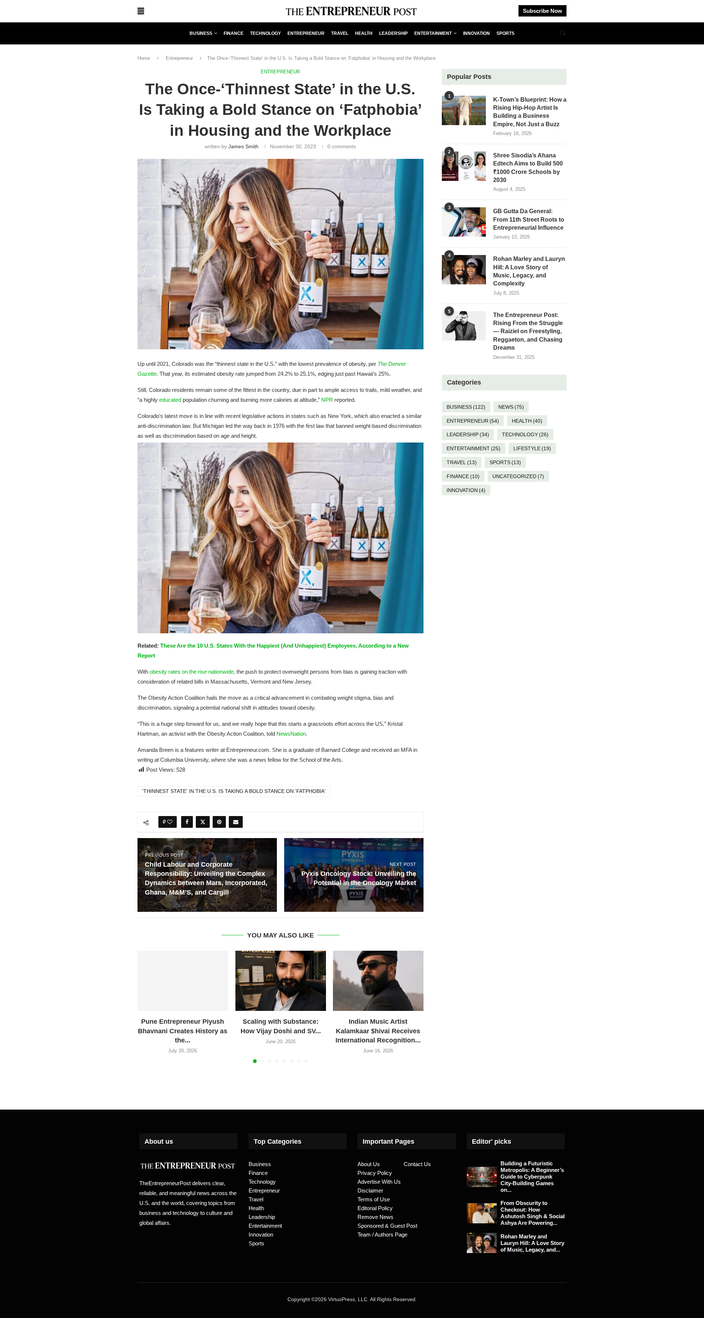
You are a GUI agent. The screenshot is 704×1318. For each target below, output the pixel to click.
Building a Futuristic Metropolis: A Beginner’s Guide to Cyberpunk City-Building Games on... (532, 1176)
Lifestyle (532, 448)
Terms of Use (374, 1199)
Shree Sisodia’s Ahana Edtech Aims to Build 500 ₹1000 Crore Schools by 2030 (528, 167)
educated (170, 400)
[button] (147, 1006)
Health (364, 33)
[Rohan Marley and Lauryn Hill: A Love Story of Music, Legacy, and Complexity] (464, 269)
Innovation (476, 33)
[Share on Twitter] (203, 822)
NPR (327, 400)
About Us (369, 1164)
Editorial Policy (375, 1208)
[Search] (562, 33)
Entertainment (433, 33)
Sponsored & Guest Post (387, 1226)
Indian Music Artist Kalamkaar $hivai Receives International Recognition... (378, 1031)
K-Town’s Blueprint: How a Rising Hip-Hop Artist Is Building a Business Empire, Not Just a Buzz (529, 112)
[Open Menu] (141, 11)
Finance (233, 33)
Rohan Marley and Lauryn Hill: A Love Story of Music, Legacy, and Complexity (529, 271)
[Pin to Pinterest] (219, 822)
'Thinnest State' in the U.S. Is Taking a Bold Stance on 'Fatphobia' (234, 791)
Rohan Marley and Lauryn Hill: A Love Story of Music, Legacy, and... (532, 1243)
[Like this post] (169, 822)
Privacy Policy (375, 1173)
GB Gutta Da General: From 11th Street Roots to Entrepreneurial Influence (528, 219)
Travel (339, 33)
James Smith (243, 146)
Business (201, 33)
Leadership (393, 33)
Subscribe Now (542, 11)
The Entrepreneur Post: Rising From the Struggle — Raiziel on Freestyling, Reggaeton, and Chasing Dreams (528, 331)
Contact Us (417, 1164)
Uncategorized (518, 476)
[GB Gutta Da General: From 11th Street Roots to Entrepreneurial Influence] (464, 222)
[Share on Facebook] (187, 822)
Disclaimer (370, 1190)
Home (144, 58)
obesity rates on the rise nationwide (192, 672)
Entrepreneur (305, 33)
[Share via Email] (236, 822)
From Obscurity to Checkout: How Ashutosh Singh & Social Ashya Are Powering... (532, 1213)
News (511, 407)
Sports (505, 33)
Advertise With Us (379, 1182)
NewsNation (291, 734)
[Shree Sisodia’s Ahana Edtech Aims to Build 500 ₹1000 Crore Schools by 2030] (464, 166)
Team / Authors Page (382, 1234)
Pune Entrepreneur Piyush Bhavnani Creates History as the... (182, 1031)
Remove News (375, 1217)
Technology (265, 33)
